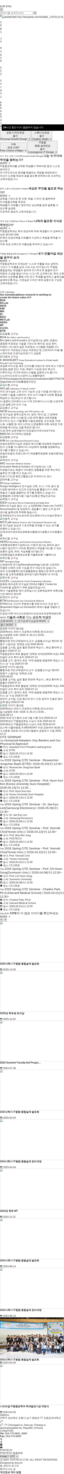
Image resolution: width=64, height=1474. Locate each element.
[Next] (5, 920)
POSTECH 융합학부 (11, 1453)
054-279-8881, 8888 (16, 1433)
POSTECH (6, 1450)
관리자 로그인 (10, 1465)
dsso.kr (19, 1462)
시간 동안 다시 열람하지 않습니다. (23, 127)
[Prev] (1, 920)
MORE (4, 163)
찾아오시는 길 (8, 1469)
